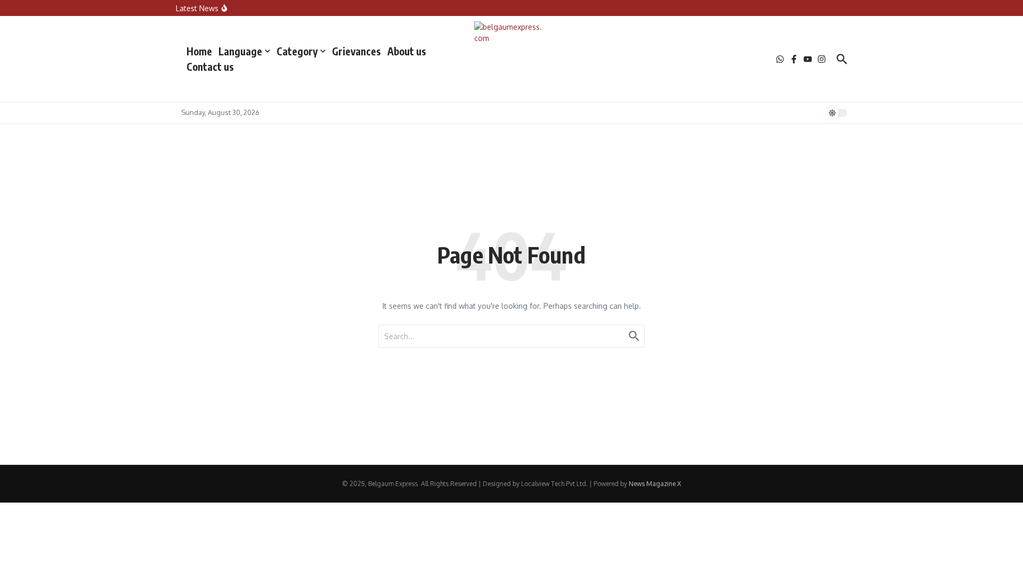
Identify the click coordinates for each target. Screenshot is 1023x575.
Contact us (210, 66)
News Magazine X (655, 484)
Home (199, 51)
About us (406, 51)
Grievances (356, 51)
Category (297, 51)
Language (240, 51)
